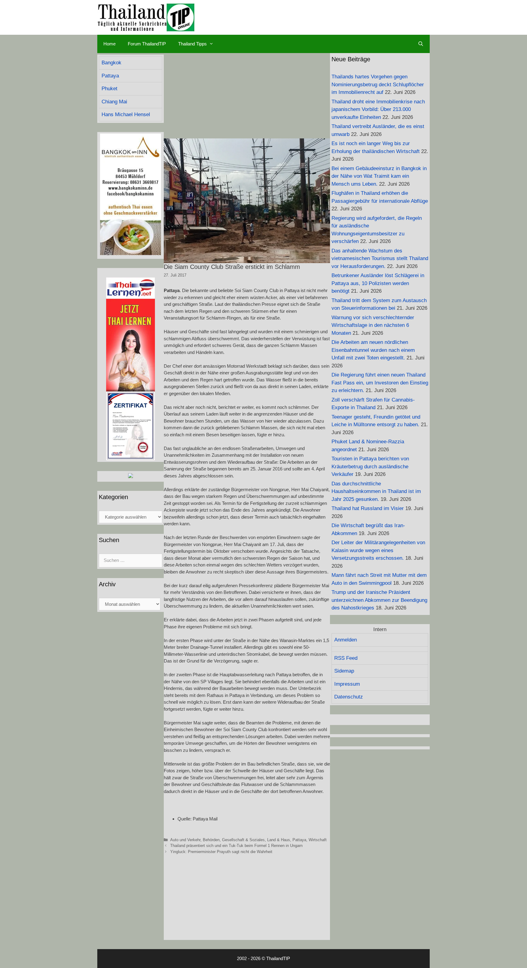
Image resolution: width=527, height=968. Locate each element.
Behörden (211, 840)
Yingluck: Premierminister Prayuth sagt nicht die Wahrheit (221, 851)
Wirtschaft (318, 840)
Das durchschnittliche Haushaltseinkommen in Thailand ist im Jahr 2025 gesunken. (376, 491)
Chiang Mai (114, 102)
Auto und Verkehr (185, 840)
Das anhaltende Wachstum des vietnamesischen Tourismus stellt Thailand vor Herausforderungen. (380, 258)
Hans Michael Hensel (126, 114)
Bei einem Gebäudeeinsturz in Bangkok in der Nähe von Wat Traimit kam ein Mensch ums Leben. (379, 176)
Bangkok (111, 63)
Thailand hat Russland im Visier (368, 508)
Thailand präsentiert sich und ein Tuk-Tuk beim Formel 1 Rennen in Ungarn (236, 845)
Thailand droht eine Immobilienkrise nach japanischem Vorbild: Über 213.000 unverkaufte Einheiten (378, 109)
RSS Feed (345, 658)
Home (109, 43)
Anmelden (345, 640)
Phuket (109, 88)
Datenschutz (348, 697)
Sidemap (344, 671)
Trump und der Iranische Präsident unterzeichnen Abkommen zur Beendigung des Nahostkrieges (379, 600)
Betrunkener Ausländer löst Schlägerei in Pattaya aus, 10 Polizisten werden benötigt (378, 283)
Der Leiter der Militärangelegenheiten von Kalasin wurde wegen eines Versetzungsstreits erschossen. (378, 550)
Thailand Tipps (192, 43)
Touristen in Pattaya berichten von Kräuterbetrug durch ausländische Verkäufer (370, 466)
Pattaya (299, 840)
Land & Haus (278, 840)
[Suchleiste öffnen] (421, 44)
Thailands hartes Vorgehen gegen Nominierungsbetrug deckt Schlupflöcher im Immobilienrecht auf (378, 84)
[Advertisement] (247, 95)
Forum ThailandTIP (147, 43)
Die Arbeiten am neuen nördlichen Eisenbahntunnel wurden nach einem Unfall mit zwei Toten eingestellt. (373, 350)
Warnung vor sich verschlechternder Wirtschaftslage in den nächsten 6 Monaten (373, 325)
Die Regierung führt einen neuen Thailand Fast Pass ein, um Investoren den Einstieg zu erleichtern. (380, 382)
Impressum (347, 684)
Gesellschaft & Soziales (243, 840)
